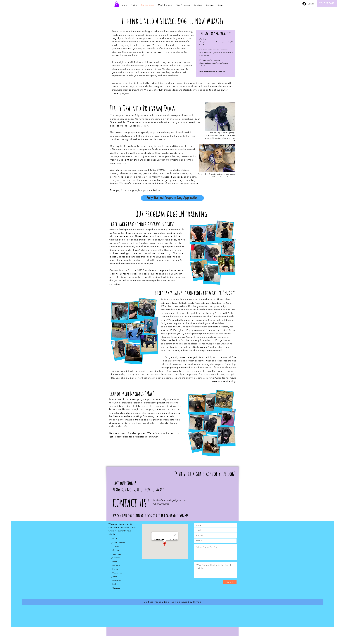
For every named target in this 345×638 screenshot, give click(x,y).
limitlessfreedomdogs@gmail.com (169, 500)
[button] (116, 4)
